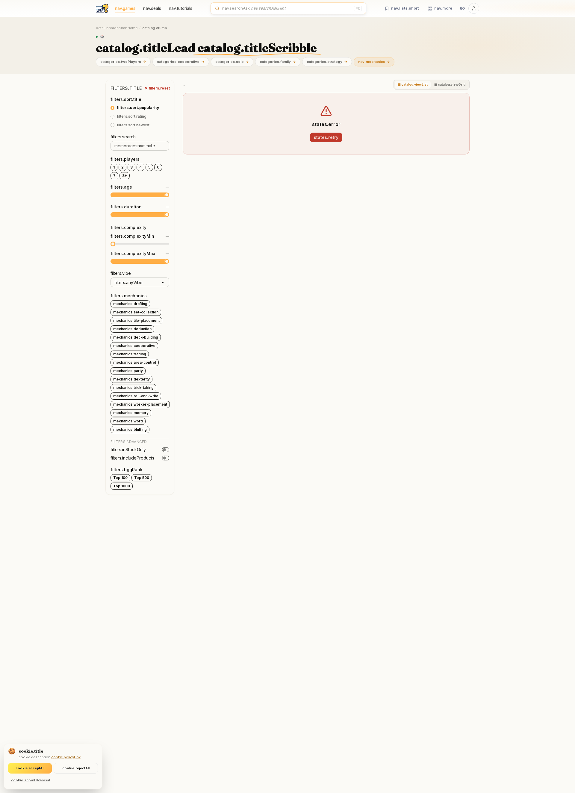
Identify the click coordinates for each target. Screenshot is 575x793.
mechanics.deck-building (135, 337)
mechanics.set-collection (135, 312)
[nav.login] (473, 8)
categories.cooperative (181, 62)
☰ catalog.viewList (413, 85)
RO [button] (462, 8)
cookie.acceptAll (30, 768)
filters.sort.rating (131, 116)
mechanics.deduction (132, 329)
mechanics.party (128, 371)
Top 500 (141, 477)
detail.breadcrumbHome (116, 28)
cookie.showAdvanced (30, 780)
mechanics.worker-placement (140, 404)
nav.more (443, 8)
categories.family (278, 62)
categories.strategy (327, 62)
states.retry (326, 137)
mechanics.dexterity (131, 379)
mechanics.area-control (134, 362)
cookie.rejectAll (76, 768)
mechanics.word (128, 421)
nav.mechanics (374, 62)
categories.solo (232, 62)
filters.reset (157, 88)
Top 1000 (121, 486)
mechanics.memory (131, 412)
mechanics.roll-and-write (135, 396)
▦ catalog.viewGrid (449, 85)
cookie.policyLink (66, 757)
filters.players (125, 159)
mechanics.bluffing (130, 429)
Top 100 (120, 477)
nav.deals (152, 8)
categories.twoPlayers (123, 62)
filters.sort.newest (133, 125)
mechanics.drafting (130, 303)
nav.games (125, 8)
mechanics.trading (129, 354)
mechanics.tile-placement (136, 320)
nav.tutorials (180, 8)
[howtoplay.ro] (102, 8)
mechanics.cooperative (134, 345)
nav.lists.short (405, 8)
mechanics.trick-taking (133, 387)
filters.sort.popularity (138, 107)
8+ (124, 175)
